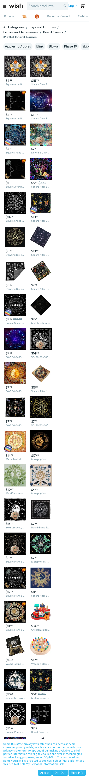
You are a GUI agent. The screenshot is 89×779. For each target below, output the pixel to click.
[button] (65, 6)
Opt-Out (60, 773)
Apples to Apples (18, 46)
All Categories (13, 27)
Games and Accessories (20, 32)
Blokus (54, 46)
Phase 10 (70, 46)
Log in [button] (72, 6)
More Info (77, 773)
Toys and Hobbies (42, 27)
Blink (39, 46)
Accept (44, 773)
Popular (9, 16)
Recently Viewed (58, 16)
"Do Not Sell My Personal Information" (33, 764)
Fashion (83, 16)
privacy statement (15, 750)
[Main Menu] (4, 6)
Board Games (53, 32)
